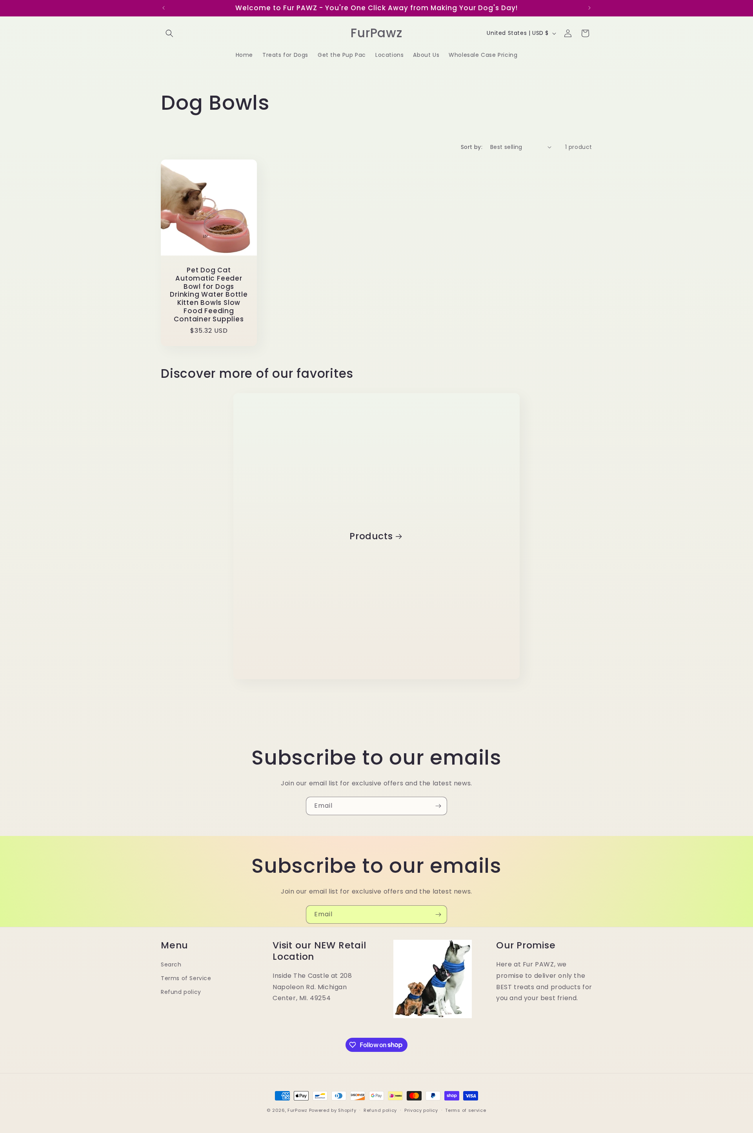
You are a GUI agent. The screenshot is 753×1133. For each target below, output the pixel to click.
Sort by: (471, 147)
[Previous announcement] (163, 7)
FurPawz (297, 1110)
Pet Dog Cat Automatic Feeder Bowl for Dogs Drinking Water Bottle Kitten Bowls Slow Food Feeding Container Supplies (208, 294)
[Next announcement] (589, 7)
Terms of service (465, 1110)
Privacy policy (421, 1110)
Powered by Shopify (332, 1110)
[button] (169, 33)
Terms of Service (186, 978)
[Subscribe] (438, 806)
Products (371, 536)
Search (171, 964)
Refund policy (181, 992)
